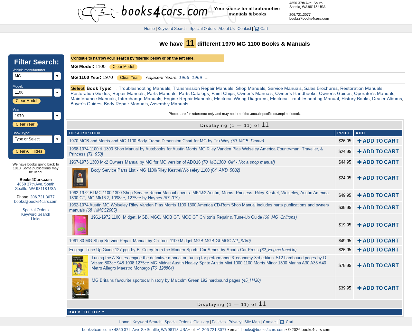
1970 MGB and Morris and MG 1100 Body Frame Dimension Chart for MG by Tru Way (166, 140)
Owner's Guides (335, 93)
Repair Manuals (128, 93)
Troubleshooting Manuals (144, 88)
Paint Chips (223, 93)
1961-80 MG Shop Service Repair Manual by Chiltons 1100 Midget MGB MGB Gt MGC (160, 240)
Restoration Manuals (361, 88)
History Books (356, 98)
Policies (219, 322)
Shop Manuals (250, 88)
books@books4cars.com (309, 18)
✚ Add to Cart (378, 141)
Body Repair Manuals (126, 103)
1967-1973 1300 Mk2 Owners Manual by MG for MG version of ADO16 (172, 162)
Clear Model (123, 66)
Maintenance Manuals (93, 98)
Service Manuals (285, 88)
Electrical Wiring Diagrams (240, 98)
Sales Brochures (321, 88)
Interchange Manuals (139, 98)
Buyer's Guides (85, 103)
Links (35, 219)
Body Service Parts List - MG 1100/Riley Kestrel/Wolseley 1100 (165, 170)
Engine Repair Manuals (187, 98)
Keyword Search (172, 28)
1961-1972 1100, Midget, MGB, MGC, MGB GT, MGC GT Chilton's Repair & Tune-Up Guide (194, 217)
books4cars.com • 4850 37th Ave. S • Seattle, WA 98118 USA (135, 329)
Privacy (235, 322)
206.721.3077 (300, 14)
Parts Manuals (161, 93)
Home (149, 28)
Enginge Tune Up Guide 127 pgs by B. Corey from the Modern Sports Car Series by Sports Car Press (182, 249)
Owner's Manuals (255, 93)
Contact (244, 28)
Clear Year (129, 77)
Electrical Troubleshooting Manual (304, 98)
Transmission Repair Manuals (203, 88)
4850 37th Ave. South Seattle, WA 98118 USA (307, 5)
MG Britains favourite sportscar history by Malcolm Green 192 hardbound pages (176, 280)
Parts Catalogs (194, 93)
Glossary (201, 322)
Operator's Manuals (374, 93)
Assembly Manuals (169, 103)
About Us (227, 28)
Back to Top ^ (87, 312)
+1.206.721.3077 (212, 329)
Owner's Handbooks (295, 93)
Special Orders (203, 28)
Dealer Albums (387, 98)
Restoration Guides (90, 93)
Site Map (252, 322)
